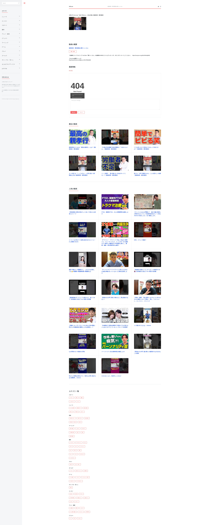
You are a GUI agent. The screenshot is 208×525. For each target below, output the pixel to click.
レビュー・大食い (77, 464)
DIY (71, 446)
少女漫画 (85, 470)
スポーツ (82, 411)
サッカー (71, 397)
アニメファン (80, 511)
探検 (79, 450)
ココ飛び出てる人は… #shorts (142, 325)
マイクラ (78, 477)
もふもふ (79, 518)
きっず (71, 501)
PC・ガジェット (79, 442)
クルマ (76, 446)
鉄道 (75, 450)
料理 (70, 464)
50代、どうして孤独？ (140, 240)
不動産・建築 (72, 432)
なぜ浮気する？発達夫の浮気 (77, 351)
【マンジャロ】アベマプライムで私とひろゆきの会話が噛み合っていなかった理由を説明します (115, 271)
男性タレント (79, 497)
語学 (77, 432)
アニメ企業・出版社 (73, 511)
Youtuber (72, 497)
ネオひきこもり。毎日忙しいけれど (111, 376)
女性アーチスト (80, 418)
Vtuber (87, 511)
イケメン (71, 470)
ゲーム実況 (71, 477)
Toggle (24, 3)
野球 (76, 397)
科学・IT (83, 428)
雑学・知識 (71, 428)
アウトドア (71, 442)
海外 (70, 411)
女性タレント (86, 497)
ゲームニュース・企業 (85, 477)
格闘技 (81, 397)
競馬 (70, 487)
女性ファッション (78, 470)
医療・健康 (71, 436)
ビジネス (78, 428)
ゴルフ (78, 401)
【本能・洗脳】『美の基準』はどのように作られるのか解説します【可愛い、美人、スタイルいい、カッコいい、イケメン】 (147, 299)
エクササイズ (72, 401)
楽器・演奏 (86, 418)
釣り (85, 442)
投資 (82, 432)
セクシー (76, 501)
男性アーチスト (72, 418)
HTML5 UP (17, 98)
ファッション (82, 446)
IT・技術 (76, 411)
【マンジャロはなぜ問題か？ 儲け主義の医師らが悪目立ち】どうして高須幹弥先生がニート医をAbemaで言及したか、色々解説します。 (147, 213)
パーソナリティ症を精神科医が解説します (113, 351)
